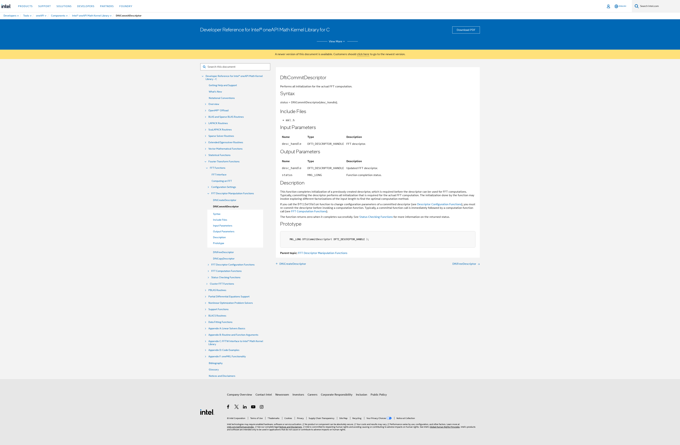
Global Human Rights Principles (445, 427)
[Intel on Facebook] (228, 407)
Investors (298, 394)
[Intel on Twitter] (236, 407)
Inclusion (361, 394)
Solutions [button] (64, 6)
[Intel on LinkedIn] (245, 407)
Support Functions (218, 309)
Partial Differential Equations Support (229, 296)
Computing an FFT (222, 181)
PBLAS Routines (217, 290)
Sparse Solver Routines (221, 136)
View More (335, 41)
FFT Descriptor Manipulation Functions (232, 193)
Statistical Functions (219, 155)
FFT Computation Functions (226, 271)
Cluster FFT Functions (222, 283)
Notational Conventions (222, 98)
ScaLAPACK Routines (220, 129)
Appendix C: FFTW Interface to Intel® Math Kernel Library (235, 343)
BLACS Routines (217, 315)
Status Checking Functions (225, 277)
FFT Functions (217, 167)
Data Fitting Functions (220, 322)
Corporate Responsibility (336, 394)
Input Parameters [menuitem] (222, 225)
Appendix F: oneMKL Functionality (227, 356)
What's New (215, 91)
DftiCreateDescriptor (224, 200)
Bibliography (216, 363)
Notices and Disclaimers (222, 375)
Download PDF (466, 30)
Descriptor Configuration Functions (439, 204)
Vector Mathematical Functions (225, 148)
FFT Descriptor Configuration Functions (233, 264)
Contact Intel (264, 394)
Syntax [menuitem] (216, 213)
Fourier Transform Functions (224, 161)
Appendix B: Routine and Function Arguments (233, 334)
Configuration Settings (223, 187)
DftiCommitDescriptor (226, 206)
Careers (312, 394)
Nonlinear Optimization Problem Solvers (230, 302)
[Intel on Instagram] (262, 407)
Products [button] (25, 6)
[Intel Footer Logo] (207, 412)
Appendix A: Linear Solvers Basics (226, 328)
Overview (213, 104)
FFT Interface (219, 174)
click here (363, 54)
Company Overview (239, 394)
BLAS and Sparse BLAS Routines (226, 116)
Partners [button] (107, 6)
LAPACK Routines (218, 123)
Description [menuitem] (219, 237)
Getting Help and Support (223, 85)
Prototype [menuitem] (218, 243)
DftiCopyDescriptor (223, 258)
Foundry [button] (125, 6)
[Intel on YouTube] (253, 407)
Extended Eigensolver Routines (225, 142)
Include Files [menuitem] (220, 219)
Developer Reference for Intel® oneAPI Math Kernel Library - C (234, 78)
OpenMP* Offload (218, 110)
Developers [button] (85, 6)
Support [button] (44, 6)
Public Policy (379, 394)
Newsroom (282, 394)
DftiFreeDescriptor (223, 252)
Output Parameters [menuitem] (223, 231)
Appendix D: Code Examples (223, 350)
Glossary (214, 369)
